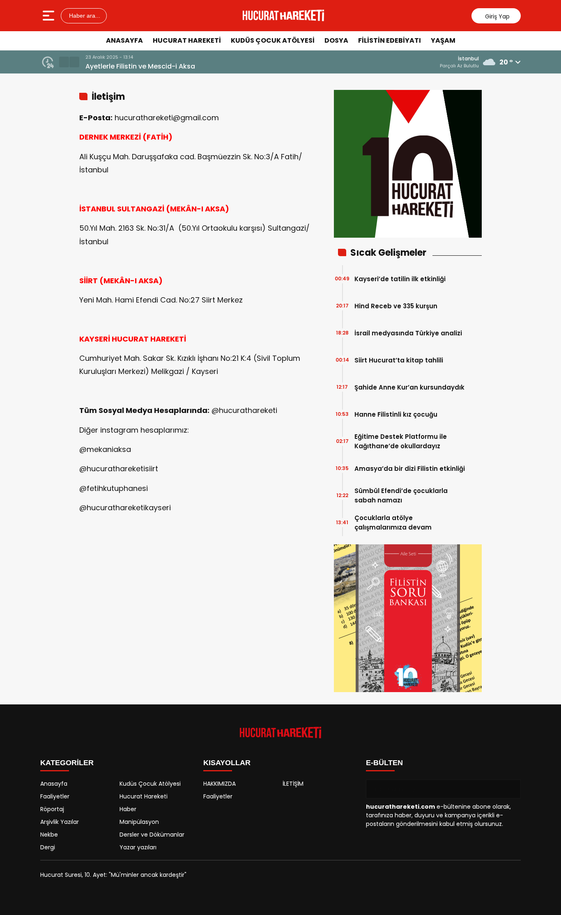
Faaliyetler (54, 796)
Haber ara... (83, 15)
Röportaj (52, 809)
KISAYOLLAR (227, 763)
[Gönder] (511, 789)
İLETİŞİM (293, 784)
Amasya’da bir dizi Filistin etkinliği (409, 468)
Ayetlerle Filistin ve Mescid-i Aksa (140, 66)
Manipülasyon (139, 822)
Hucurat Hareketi (187, 40)
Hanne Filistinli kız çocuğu (395, 414)
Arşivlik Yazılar (59, 822)
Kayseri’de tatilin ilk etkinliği (400, 279)
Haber (128, 809)
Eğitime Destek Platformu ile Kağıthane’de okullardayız (400, 441)
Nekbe (49, 834)
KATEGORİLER (67, 763)
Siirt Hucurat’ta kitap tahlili (398, 360)
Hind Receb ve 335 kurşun (395, 306)
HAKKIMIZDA (219, 784)
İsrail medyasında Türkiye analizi (408, 333)
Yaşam (443, 40)
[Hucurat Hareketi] (283, 15)
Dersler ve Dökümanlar (152, 834)
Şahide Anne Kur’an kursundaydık (409, 387)
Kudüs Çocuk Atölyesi (273, 40)
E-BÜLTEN (384, 763)
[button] (64, 62)
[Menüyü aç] (49, 15)
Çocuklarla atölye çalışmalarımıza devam (393, 523)
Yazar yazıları (138, 847)
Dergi (47, 847)
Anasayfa (124, 40)
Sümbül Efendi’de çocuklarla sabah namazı (401, 495)
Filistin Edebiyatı (389, 40)
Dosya (336, 40)
